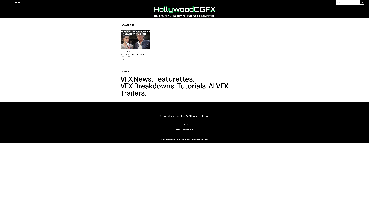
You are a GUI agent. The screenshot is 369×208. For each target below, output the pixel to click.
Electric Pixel (204, 140)
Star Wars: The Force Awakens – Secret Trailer (134, 55)
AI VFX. (219, 86)
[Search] (362, 2)
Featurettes (207, 16)
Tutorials (192, 16)
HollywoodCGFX (184, 9)
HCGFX (123, 59)
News (143, 79)
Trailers (158, 16)
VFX (127, 79)
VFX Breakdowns (174, 16)
